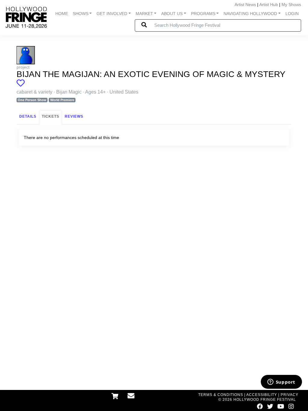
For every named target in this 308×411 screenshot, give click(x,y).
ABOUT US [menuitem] (172, 13)
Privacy (289, 395)
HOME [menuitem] (61, 13)
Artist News (245, 4)
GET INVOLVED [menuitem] (112, 13)
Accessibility (261, 395)
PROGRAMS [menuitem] (203, 13)
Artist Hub (268, 4)
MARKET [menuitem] (144, 13)
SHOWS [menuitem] (80, 13)
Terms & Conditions (220, 395)
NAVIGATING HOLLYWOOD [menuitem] (250, 13)
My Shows (291, 4)
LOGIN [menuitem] (292, 13)
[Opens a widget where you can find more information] (281, 382)
